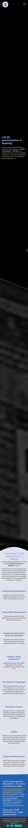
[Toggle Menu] (24, 3)
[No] (26, 822)
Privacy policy (18, 825)
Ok (8, 825)
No (11, 825)
